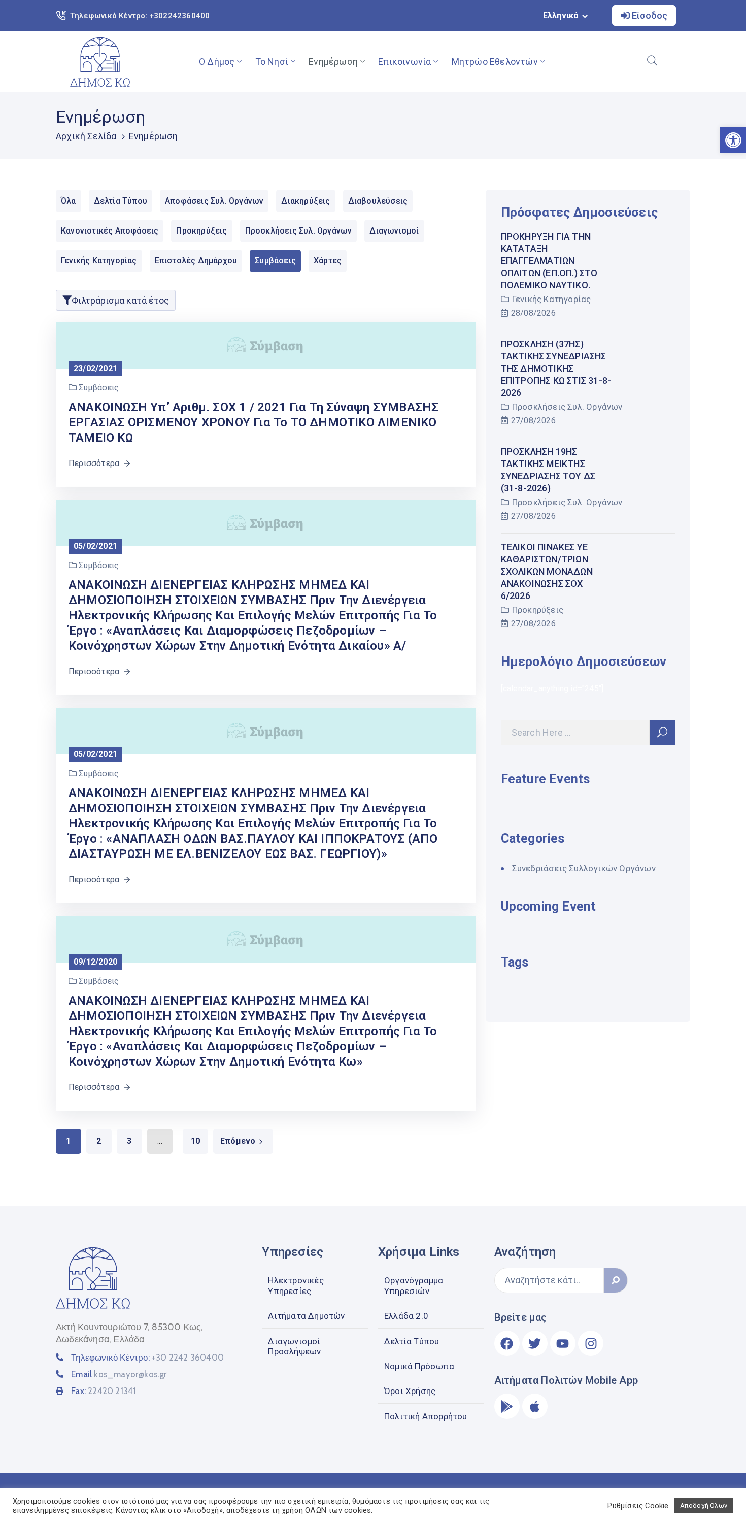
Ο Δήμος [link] (216, 61)
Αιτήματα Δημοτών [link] (306, 1316)
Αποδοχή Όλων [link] (703, 1505)
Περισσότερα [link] (94, 463)
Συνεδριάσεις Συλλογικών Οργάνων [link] (584, 868)
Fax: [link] (103, 1391)
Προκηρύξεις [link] (537, 610)
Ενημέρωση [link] (333, 61)
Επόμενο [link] (237, 1141)
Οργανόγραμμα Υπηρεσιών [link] (413, 1285)
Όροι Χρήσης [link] (409, 1391)
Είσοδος (648, 15)
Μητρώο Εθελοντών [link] (495, 61)
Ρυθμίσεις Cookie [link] (637, 1505)
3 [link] (129, 1141)
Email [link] (118, 1374)
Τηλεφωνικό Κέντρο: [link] (147, 1357)
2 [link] (98, 1141)
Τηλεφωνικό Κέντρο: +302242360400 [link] (140, 15)
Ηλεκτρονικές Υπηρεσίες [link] (295, 1285)
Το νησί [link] (271, 61)
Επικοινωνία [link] (404, 61)
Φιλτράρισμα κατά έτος (120, 300)
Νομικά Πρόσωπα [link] (419, 1366)
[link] (100, 62)
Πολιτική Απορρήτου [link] (425, 1416)
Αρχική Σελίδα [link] (86, 135)
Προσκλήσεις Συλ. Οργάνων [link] (567, 407)
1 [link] (68, 1141)
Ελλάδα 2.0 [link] (406, 1316)
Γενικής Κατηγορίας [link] (551, 299)
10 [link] (195, 1141)
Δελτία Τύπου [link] (411, 1341)
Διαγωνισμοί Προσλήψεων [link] (294, 1346)
